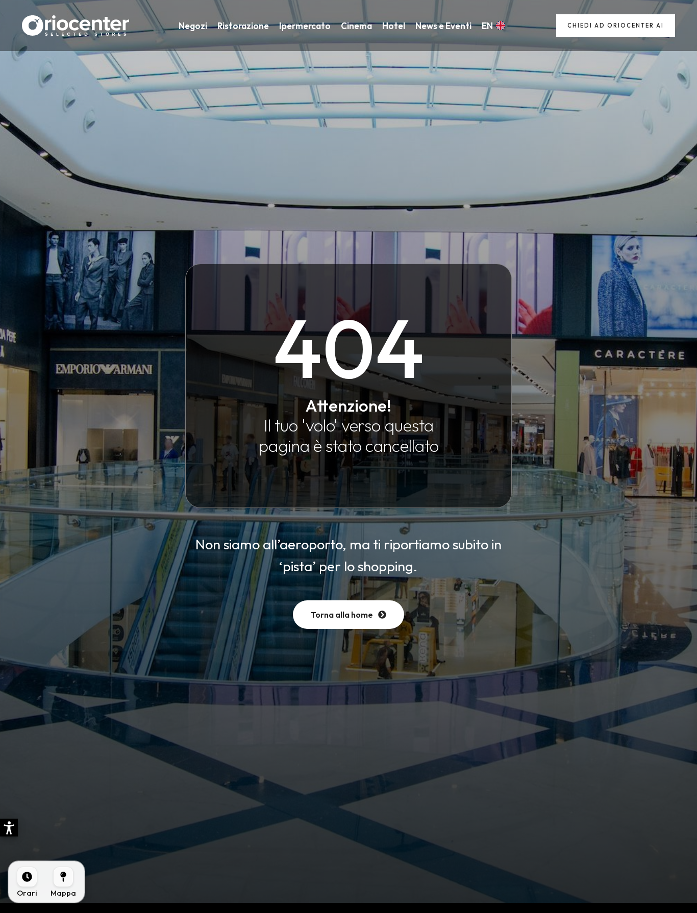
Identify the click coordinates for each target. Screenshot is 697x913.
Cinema (356, 25)
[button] (9, 827)
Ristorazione (243, 25)
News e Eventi (443, 25)
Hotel (393, 25)
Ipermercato (305, 25)
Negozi (193, 25)
